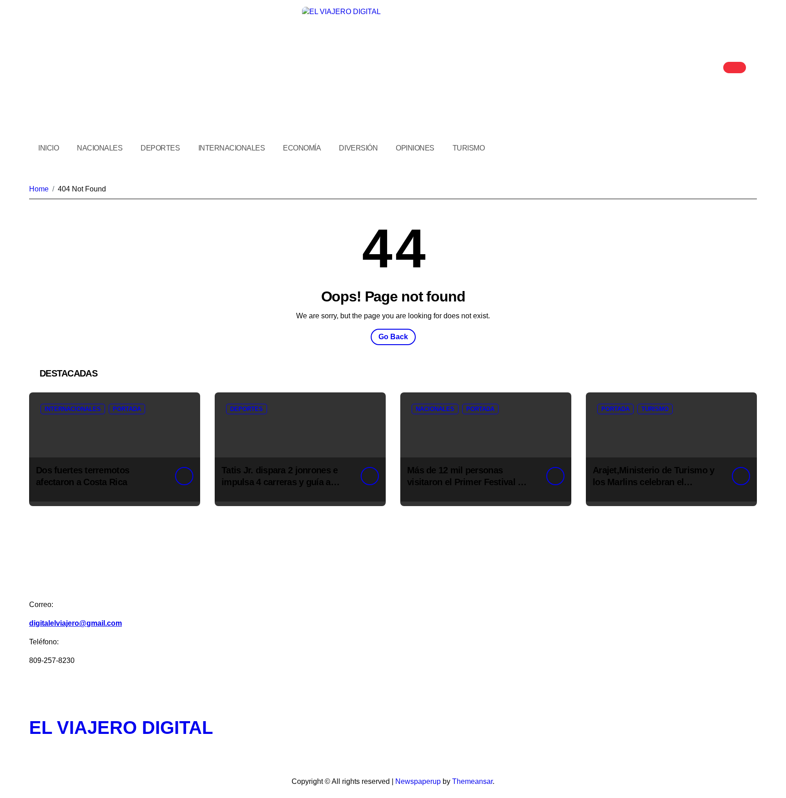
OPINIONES (415, 148)
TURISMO (469, 148)
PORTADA (127, 409)
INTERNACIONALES (231, 148)
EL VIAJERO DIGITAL (121, 728)
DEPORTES (160, 148)
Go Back (393, 337)
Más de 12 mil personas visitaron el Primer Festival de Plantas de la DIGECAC (467, 482)
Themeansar (472, 781)
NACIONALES (99, 148)
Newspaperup (418, 781)
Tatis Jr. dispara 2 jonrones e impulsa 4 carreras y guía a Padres (280, 482)
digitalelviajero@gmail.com (75, 623)
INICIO (48, 148)
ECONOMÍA (302, 148)
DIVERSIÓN (358, 148)
